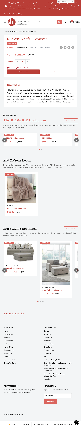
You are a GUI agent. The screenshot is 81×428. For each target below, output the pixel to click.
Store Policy (48, 347)
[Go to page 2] (41, 149)
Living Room (8, 334)
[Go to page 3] (40, 301)
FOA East (10, 47)
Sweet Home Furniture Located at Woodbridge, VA (56, 370)
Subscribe (50, 401)
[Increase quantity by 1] (28, 62)
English (63, 1)
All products (13, 31)
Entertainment (9, 350)
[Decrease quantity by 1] (17, 62)
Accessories (8, 353)
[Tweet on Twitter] (68, 47)
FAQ (45, 357)
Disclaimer (47, 353)
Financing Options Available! (20, 68)
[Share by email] (72, 47)
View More (69, 121)
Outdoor (7, 357)
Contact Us (48, 337)
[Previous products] (4, 140)
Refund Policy (49, 344)
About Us (47, 334)
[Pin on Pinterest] (65, 47)
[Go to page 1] (39, 149)
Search (46, 331)
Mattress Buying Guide (52, 360)
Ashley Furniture (12, 265)
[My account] (66, 22)
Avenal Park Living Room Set (52, 290)
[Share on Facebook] (61, 47)
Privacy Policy (49, 350)
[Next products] (76, 140)
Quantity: (10, 61)
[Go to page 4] (42, 301)
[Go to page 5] (43, 301)
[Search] (59, 22)
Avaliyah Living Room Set (15, 268)
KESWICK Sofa (47, 138)
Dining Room (8, 341)
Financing (47, 341)
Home (6, 31)
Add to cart (23, 72)
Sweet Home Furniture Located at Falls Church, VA (58, 364)
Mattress (7, 344)
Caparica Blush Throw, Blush (16, 208)
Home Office (8, 347)
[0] (70, 22)
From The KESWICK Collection (40, 47)
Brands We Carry (10, 363)
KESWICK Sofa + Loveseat (15, 138)
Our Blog (47, 379)
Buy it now (57, 72)
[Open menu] (5, 22)
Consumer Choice (10, 360)
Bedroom (7, 337)
